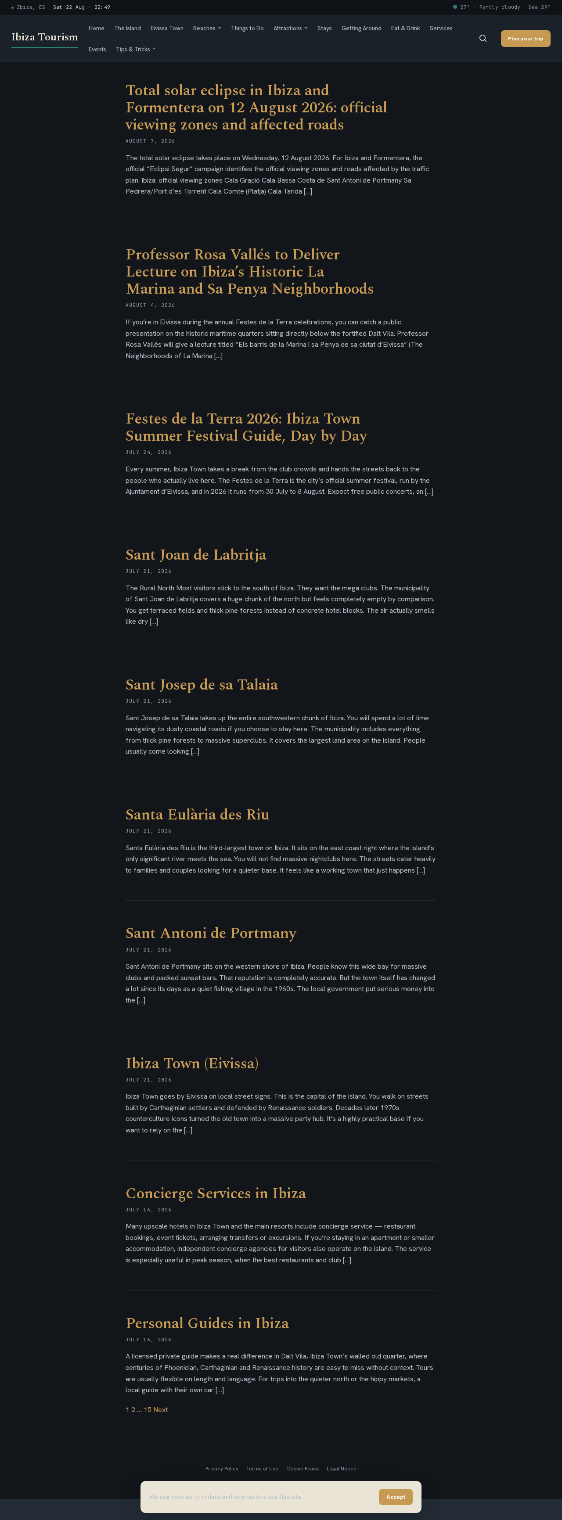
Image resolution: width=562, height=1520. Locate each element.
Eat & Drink (405, 28)
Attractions (288, 28)
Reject (358, 1497)
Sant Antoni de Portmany (211, 933)
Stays (324, 28)
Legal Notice (342, 1468)
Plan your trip (526, 38)
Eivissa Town (167, 28)
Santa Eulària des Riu (198, 815)
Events (97, 49)
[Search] (483, 38)
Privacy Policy (221, 1468)
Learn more (319, 1497)
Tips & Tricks (133, 49)
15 (147, 1409)
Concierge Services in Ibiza (216, 1193)
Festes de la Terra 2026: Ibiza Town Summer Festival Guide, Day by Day (246, 428)
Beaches (204, 28)
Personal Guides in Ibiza (207, 1323)
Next (160, 1409)
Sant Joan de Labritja (196, 555)
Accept (395, 1497)
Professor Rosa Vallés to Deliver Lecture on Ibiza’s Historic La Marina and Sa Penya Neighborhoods (250, 272)
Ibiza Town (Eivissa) (192, 1064)
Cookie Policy (302, 1468)
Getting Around (362, 28)
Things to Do (247, 28)
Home (96, 28)
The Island (127, 28)
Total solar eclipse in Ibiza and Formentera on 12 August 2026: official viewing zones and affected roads (256, 108)
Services (441, 28)
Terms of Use (262, 1468)
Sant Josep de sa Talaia (202, 685)
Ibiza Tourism (44, 37)
